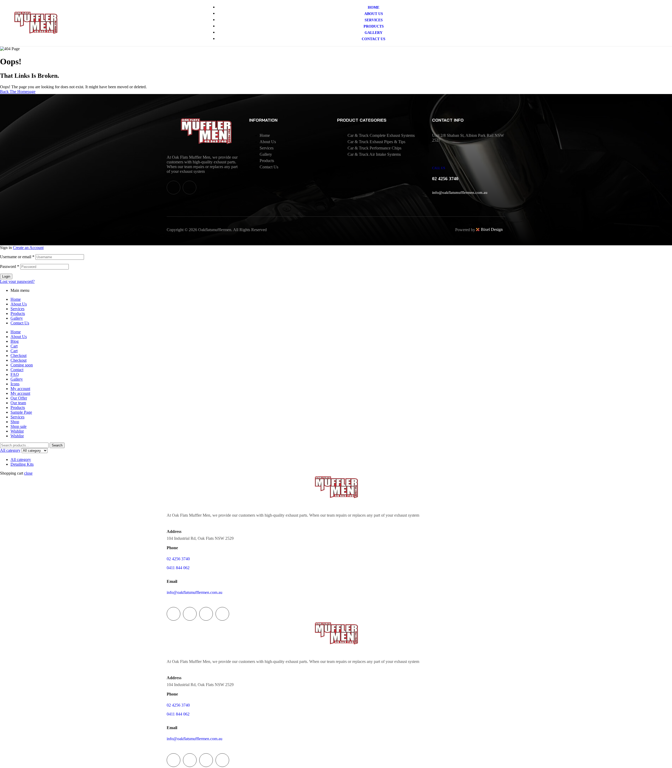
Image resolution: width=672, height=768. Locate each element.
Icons (14, 384)
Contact (16, 369)
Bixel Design (492, 229)
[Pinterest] (222, 614)
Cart (14, 346)
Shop (14, 421)
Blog (14, 341)
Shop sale (18, 426)
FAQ (14, 374)
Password (9, 266)
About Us (18, 304)
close (28, 473)
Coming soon (21, 365)
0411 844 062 (178, 567)
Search (57, 445)
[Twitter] (190, 614)
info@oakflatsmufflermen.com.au (459, 192)
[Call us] (438, 154)
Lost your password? (17, 281)
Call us (438, 168)
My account (20, 388)
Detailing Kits (22, 464)
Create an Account (28, 247)
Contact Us (19, 323)
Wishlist (17, 431)
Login (6, 276)
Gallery (16, 318)
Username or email (17, 257)
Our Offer (18, 398)
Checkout (18, 355)
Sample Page (21, 412)
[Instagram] (189, 187)
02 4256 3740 (178, 559)
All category (20, 459)
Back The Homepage (17, 91)
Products (17, 313)
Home (15, 299)
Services (17, 309)
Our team (18, 403)
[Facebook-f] (173, 187)
